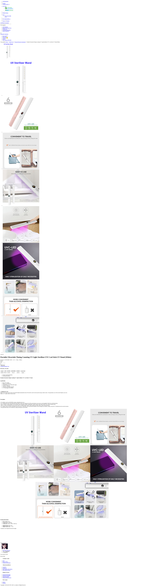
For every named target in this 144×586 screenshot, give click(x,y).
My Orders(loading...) (6, 18)
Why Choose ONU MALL (7, 569)
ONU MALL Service (6, 570)
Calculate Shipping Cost (4, 366)
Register (7, 20)
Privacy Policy (5, 561)
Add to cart (2, 365)
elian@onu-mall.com (6, 550)
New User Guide (8, 15)
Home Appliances (6, 31)
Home (7, 42)
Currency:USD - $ (6, 4)
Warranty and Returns (6, 562)
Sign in (4, 20)
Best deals (4, 37)
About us (4, 38)
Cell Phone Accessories (4, 22)
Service (4, 39)
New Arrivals (5, 36)
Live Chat (4, 6)
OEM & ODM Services (7, 577)
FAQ (6, 16)
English (4, 3)
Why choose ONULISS (7, 40)
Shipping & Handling (6, 575)
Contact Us (5, 568)
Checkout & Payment (6, 574)
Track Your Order (6, 576)
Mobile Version (5, 12)
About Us (4, 567)
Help (3, 14)
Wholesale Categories (4, 34)
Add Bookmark (5, 1)
